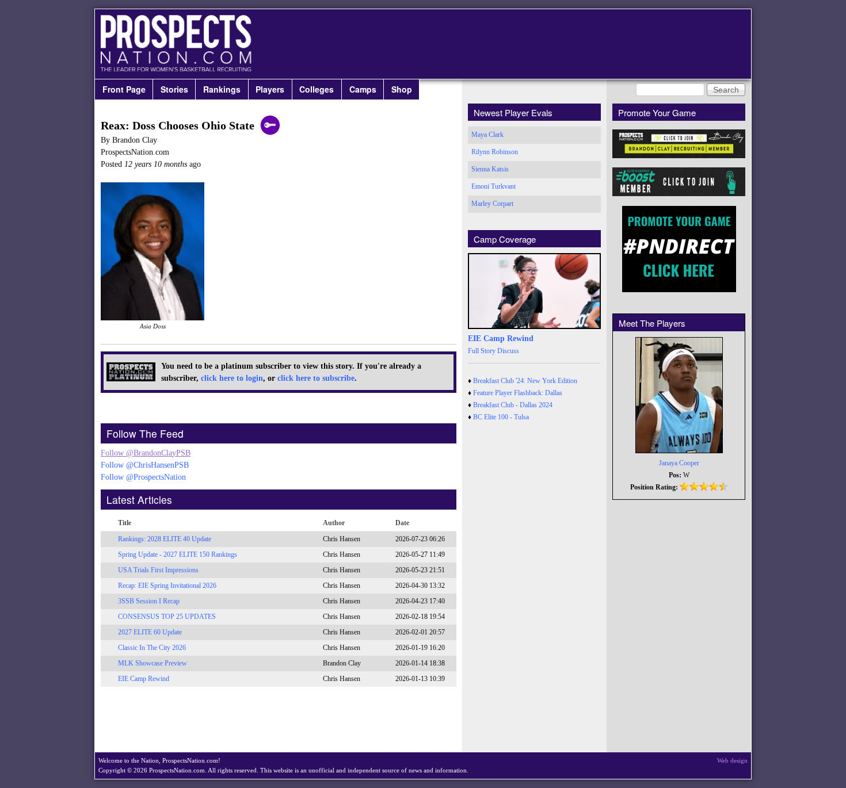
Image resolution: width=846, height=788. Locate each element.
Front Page (124, 89)
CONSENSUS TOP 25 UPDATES (167, 617)
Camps (362, 89)
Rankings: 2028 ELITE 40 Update (164, 539)
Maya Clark (487, 135)
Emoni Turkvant (493, 186)
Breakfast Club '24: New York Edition (525, 381)
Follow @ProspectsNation (143, 477)
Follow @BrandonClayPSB (145, 453)
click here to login (232, 378)
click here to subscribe (316, 378)
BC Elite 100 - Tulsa (501, 417)
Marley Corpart (492, 204)
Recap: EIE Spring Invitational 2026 (167, 586)
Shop (401, 89)
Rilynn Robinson (494, 152)
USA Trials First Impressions (158, 570)
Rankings (222, 89)
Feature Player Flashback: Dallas (517, 393)
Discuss (508, 351)
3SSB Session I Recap (149, 601)
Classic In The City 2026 (152, 648)
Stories (174, 89)
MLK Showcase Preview (152, 663)
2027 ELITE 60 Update (150, 632)
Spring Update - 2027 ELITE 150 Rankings (177, 554)
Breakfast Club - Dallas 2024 (512, 405)
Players (270, 89)
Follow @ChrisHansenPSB (145, 465)
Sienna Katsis (490, 169)
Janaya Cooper (679, 463)
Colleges (316, 89)
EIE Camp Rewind (143, 679)
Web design (732, 760)
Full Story (482, 351)
